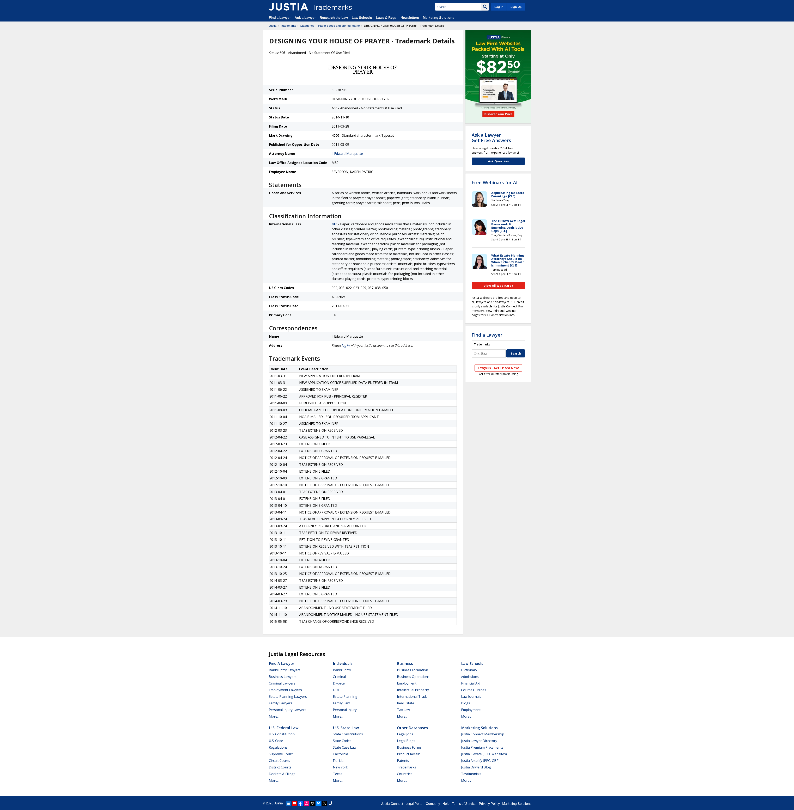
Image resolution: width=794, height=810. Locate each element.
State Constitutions (348, 734)
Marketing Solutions (438, 17)
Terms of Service (464, 803)
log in (346, 345)
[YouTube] (294, 803)
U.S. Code (276, 740)
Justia (272, 25)
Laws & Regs (386, 17)
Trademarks (288, 25)
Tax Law (403, 709)
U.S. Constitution (282, 734)
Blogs (465, 703)
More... (274, 716)
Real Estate (405, 703)
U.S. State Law (346, 727)
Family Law (341, 703)
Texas (337, 774)
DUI (336, 690)
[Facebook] (300, 803)
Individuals (343, 663)
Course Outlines (473, 690)
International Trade (412, 696)
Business (405, 663)
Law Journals (471, 696)
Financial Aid (470, 683)
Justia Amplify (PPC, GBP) (480, 760)
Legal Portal (414, 803)
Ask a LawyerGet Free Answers (491, 137)
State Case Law (344, 747)
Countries (404, 774)
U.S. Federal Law (284, 727)
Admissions (470, 676)
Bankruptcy (342, 670)
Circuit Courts (279, 760)
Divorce (339, 683)
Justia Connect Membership (482, 734)
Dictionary (469, 670)
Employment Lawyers (285, 690)
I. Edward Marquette (347, 153)
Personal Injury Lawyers (287, 709)
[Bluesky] (318, 803)
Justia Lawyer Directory (479, 740)
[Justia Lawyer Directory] (330, 803)
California (340, 754)
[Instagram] (306, 803)
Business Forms (409, 747)
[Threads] (312, 803)
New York (340, 767)
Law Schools (362, 17)
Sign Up (516, 6)
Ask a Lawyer (305, 17)
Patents (403, 760)
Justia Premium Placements (482, 747)
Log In (498, 6)
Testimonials (471, 774)
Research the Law (334, 17)
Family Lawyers (280, 703)
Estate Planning (345, 696)
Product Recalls (409, 754)
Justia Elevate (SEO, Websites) (484, 754)
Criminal (339, 676)
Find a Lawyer (280, 17)
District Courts (280, 767)
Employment (406, 683)
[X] (324, 803)
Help (446, 803)
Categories (307, 25)
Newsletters (410, 17)
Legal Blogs (406, 740)
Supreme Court (281, 754)
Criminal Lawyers (282, 683)
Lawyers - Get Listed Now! (498, 368)
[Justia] (288, 7)
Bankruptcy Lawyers (284, 670)
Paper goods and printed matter (339, 25)
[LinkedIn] (288, 803)
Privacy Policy (489, 803)
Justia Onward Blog (476, 767)
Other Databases (412, 727)
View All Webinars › (498, 285)
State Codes (342, 740)
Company (433, 803)
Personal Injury (345, 709)
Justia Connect (392, 803)
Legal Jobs (405, 734)
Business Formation (412, 670)
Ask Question (498, 161)
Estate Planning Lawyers (288, 696)
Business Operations (413, 676)
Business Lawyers (283, 676)
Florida (338, 760)
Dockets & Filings (282, 774)
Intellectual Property (413, 690)
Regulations (278, 747)
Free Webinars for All (495, 182)
